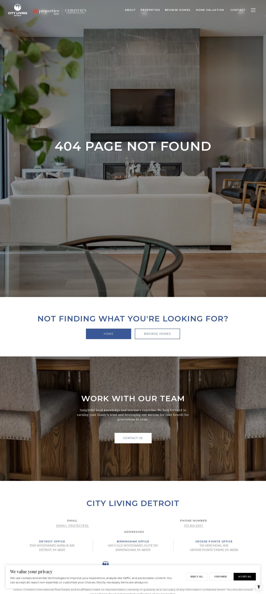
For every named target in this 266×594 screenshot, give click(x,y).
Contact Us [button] (133, 438)
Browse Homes (178, 10)
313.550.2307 (193, 525)
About (130, 10)
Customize (220, 576)
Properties (150, 10)
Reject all (197, 576)
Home (108, 333)
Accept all (244, 576)
